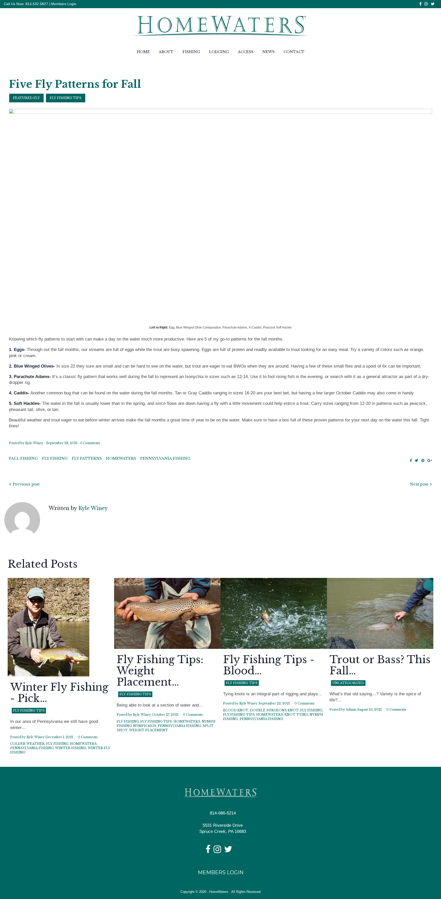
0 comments (88, 737)
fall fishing (23, 458)
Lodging (219, 52)
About (166, 52)
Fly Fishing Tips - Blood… (268, 665)
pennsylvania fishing (165, 458)
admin (351, 709)
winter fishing (70, 748)
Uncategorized (348, 683)
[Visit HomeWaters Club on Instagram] (217, 850)
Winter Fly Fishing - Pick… (59, 693)
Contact (294, 52)
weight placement (148, 730)
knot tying (296, 714)
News (268, 52)
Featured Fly (26, 98)
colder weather (27, 744)
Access (245, 52)
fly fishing (55, 458)
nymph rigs (144, 726)
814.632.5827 (36, 4)
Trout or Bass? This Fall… (380, 665)
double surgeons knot (274, 710)
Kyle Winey (34, 443)
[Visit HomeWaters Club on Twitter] (228, 850)
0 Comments (90, 443)
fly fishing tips (156, 721)
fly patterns (87, 458)
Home (143, 52)
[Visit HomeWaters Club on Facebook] (207, 850)
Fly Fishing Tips (65, 98)
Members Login (63, 4)
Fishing (191, 52)
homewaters (121, 458)
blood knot (235, 710)
